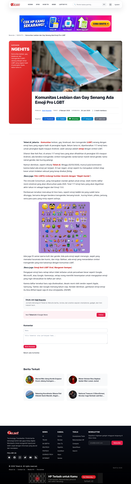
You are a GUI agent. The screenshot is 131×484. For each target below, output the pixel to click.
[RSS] (36, 457)
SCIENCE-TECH (47, 454)
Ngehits (60, 447)
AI (43, 436)
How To (60, 443)
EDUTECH (45, 447)
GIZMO (30, 4)
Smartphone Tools (79, 436)
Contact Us (21, 469)
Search (75, 451)
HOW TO (46, 4)
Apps (59, 454)
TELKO (44, 440)
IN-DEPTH (45, 443)
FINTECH (45, 451)
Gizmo (60, 436)
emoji (81, 148)
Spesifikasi (76, 447)
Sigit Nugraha (46, 110)
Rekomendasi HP (78, 440)
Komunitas (46, 142)
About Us (12, 469)
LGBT (89, 142)
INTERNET (46, 458)
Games (60, 458)
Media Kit (31, 469)
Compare (76, 443)
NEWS (54, 4)
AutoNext (61, 451)
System (117, 5)
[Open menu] (110, 5)
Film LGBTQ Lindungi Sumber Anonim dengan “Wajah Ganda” (62, 176)
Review (60, 440)
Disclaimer (40, 469)
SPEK (38, 4)
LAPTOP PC (63, 4)
